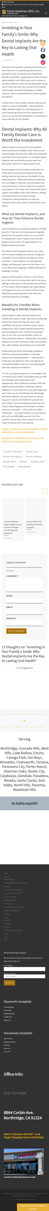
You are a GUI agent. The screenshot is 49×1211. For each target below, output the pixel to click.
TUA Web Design (29, 1199)
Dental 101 (7, 927)
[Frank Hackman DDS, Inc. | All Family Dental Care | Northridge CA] (4, 11)
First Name (8, 965)
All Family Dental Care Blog (13, 930)
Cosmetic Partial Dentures (12, 893)
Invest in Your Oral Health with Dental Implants (34, 524)
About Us (7, 920)
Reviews (7, 914)
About (6, 918)
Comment (12, 576)
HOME (6, 874)
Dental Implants (9, 879)
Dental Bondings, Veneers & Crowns (16, 883)
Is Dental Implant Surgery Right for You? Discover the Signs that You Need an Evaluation (13, 527)
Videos (6, 934)
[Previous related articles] (39, 491)
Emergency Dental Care (12, 911)
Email (9, 607)
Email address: (10, 973)
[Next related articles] (44, 491)
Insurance (7, 924)
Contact (6, 937)
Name (9, 596)
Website (11, 618)
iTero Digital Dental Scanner (13, 890)
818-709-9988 (15, 1093)
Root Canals (8, 904)
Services (6, 877)
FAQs (5, 940)
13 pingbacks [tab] (24, 668)
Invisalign (7, 886)
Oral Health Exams (10, 900)
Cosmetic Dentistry (10, 897)
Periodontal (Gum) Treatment (14, 907)
